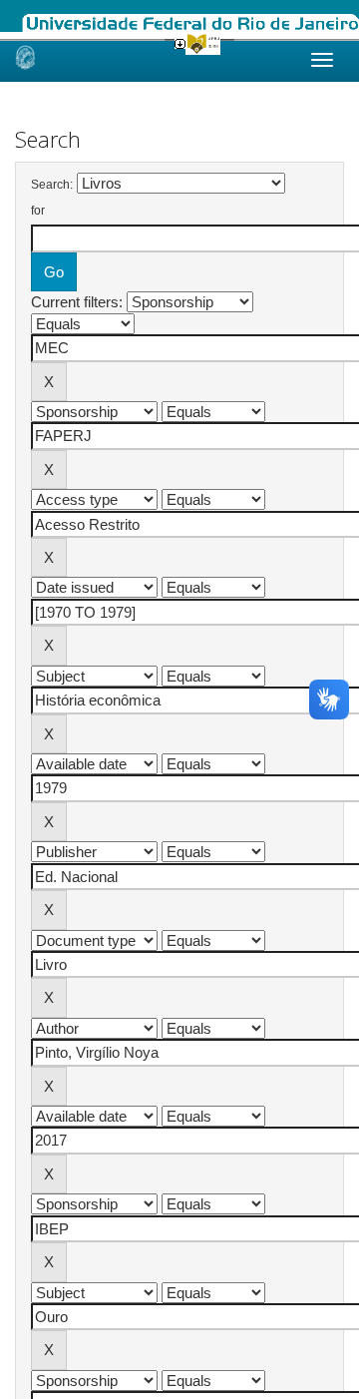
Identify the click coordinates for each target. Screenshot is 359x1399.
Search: (52, 185)
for (38, 211)
